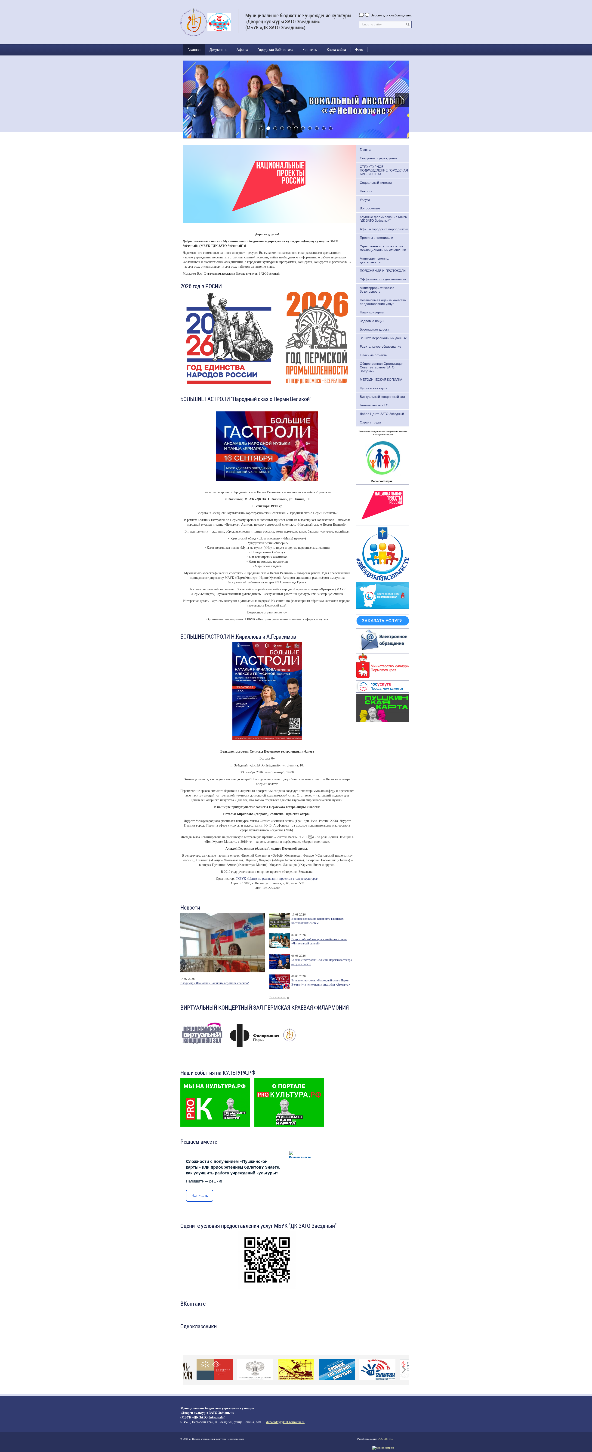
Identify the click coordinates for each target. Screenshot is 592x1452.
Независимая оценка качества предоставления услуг (383, 302)
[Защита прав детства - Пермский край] (382, 456)
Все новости (277, 997)
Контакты (310, 50)
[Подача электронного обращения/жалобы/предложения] (382, 639)
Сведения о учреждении (378, 158)
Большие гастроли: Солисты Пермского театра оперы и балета (321, 962)
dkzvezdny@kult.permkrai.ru (285, 1422)
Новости (366, 191)
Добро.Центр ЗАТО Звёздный (382, 414)
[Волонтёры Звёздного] (382, 553)
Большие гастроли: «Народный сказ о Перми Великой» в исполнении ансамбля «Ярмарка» (320, 982)
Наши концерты (372, 312)
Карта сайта (336, 50)
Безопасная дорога (374, 329)
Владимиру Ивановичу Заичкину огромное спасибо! (214, 983)
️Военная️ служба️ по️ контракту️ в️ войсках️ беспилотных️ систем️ (317, 921)
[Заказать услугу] (382, 620)
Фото (359, 50)
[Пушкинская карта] (382, 707)
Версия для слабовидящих (391, 15)
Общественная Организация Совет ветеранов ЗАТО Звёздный (382, 367)
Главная (194, 50)
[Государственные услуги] (382, 685)
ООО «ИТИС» (386, 1438)
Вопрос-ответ (370, 208)
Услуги (365, 200)
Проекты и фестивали (376, 237)
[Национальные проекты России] (382, 505)
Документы (218, 50)
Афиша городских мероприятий (384, 229)
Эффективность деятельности (383, 279)
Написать (199, 1196)
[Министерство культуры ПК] (382, 665)
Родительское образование (380, 346)
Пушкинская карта (373, 388)
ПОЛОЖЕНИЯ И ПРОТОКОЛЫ (383, 271)
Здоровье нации (372, 321)
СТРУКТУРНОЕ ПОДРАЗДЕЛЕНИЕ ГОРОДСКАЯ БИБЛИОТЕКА (384, 170)
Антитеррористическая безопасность (377, 289)
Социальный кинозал (376, 182)
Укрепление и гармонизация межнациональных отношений (383, 248)
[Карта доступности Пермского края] (382, 595)
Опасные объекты (373, 355)
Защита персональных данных (383, 338)
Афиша (242, 50)
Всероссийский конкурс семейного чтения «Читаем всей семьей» (319, 941)
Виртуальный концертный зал (382, 396)
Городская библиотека (275, 50)
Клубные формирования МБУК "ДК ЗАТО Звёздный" (383, 218)
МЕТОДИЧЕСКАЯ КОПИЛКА (381, 379)
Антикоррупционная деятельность (375, 260)
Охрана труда (370, 422)
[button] (190, 100)
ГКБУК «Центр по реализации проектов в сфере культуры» (277, 878)
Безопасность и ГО (374, 405)
